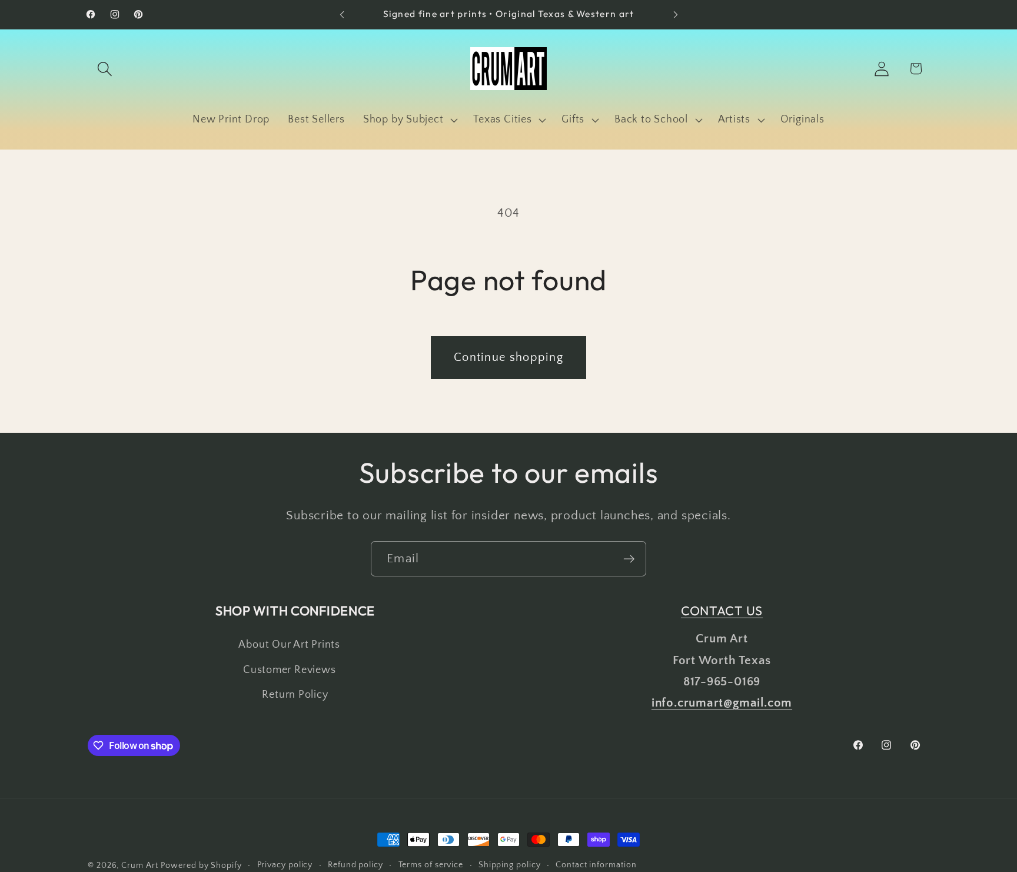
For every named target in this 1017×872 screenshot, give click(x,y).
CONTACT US (722, 610)
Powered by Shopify (201, 865)
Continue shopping (508, 357)
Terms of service (431, 865)
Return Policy (295, 695)
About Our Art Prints (289, 645)
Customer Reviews (289, 670)
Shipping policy (509, 865)
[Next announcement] (676, 14)
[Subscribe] (629, 559)
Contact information (596, 865)
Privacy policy (285, 865)
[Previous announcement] (342, 14)
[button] (104, 68)
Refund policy (355, 865)
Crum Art (139, 865)
